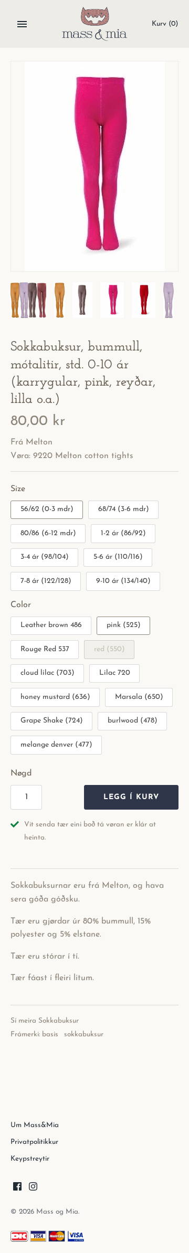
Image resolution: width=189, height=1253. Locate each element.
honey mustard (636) (55, 697)
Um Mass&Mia (34, 1125)
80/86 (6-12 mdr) (48, 533)
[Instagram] (33, 1188)
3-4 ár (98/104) (44, 557)
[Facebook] (17, 1188)
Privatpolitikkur (34, 1142)
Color (20, 605)
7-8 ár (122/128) (45, 581)
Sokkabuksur (58, 1020)
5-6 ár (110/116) (118, 557)
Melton (39, 442)
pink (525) (124, 625)
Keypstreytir (29, 1158)
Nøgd (21, 773)
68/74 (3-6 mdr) (123, 509)
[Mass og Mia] (95, 24)
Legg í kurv (131, 797)
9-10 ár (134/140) (123, 581)
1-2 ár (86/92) (123, 533)
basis (50, 1034)
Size (17, 489)
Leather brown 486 (51, 625)
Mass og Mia (57, 1211)
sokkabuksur (83, 1034)
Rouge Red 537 (44, 649)
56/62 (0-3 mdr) (47, 509)
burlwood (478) (133, 721)
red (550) (109, 649)
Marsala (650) (139, 697)
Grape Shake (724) (51, 721)
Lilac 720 (114, 673)
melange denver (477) (56, 745)
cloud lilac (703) (47, 673)
